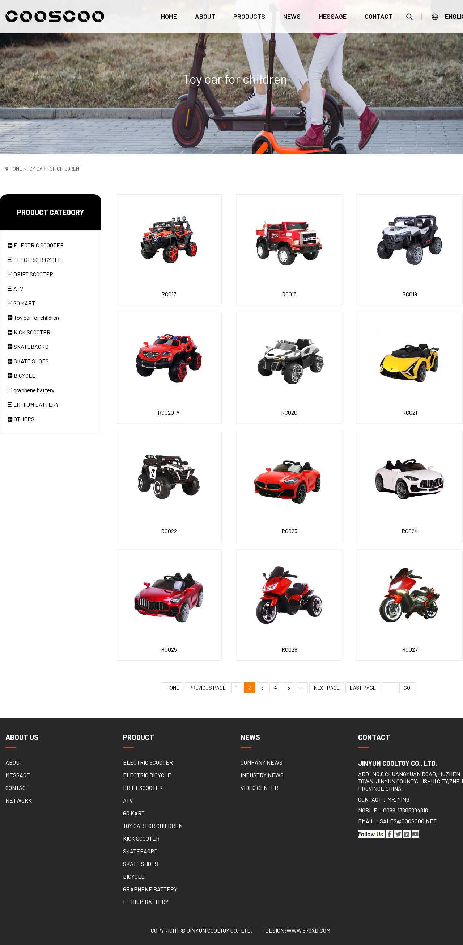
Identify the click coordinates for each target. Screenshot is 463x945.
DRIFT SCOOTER (32, 274)
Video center (259, 787)
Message (333, 16)
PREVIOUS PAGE (207, 688)
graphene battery (33, 389)
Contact (378, 16)
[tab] (54, 245)
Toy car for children (153, 825)
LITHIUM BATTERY (35, 404)
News (292, 16)
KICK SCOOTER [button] (31, 332)
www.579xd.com (308, 930)
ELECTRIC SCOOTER (148, 762)
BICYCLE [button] (24, 375)
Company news (262, 762)
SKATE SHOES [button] (31, 360)
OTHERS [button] (23, 418)
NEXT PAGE (327, 688)
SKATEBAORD (140, 851)
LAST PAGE (363, 688)
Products (249, 16)
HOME (172, 688)
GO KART (23, 303)
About (205, 16)
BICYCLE (134, 876)
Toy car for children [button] (36, 317)
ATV (17, 288)
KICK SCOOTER (141, 838)
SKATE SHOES (140, 863)
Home (169, 16)
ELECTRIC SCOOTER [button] (38, 245)
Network (18, 800)
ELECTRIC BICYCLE (36, 259)
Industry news (262, 775)
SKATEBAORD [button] (30, 346)
